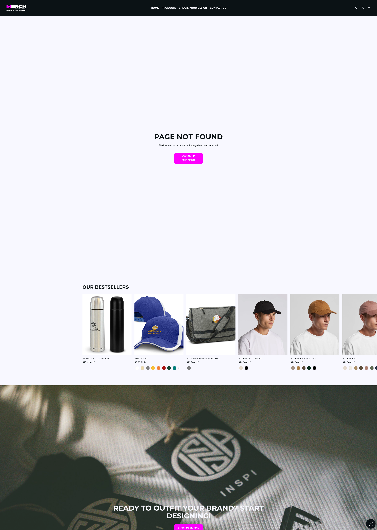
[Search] (356, 8)
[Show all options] (179, 368)
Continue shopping (188, 158)
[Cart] (369, 8)
